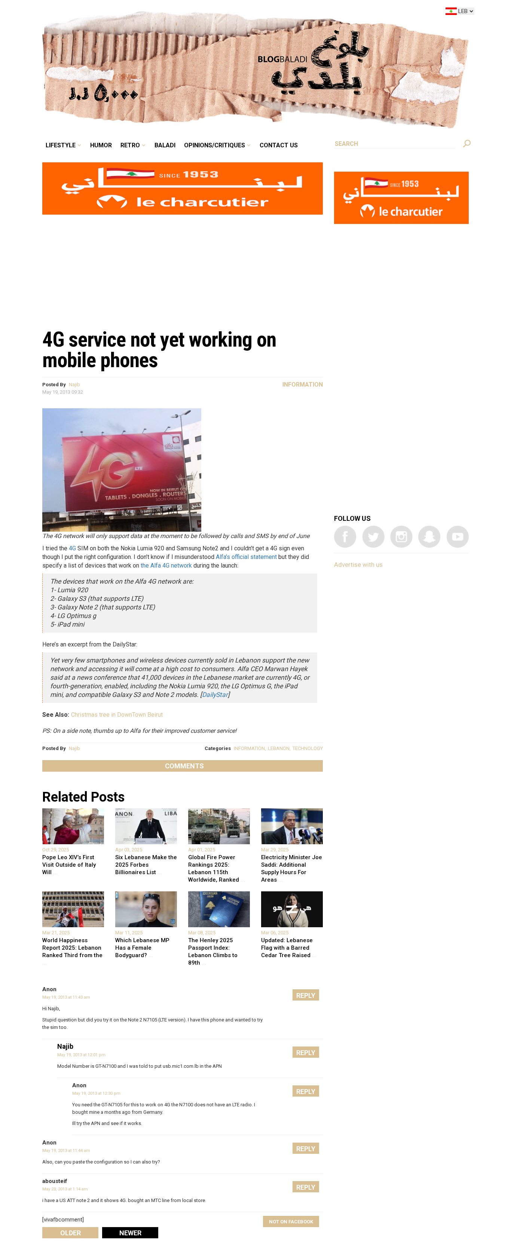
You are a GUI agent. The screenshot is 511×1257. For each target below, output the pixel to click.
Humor (158, 13)
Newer (130, 1233)
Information (302, 384)
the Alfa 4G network (166, 565)
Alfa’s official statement (246, 556)
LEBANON (279, 748)
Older (70, 1233)
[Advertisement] (182, 267)
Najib (74, 384)
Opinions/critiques (253, 13)
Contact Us (309, 13)
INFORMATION (249, 748)
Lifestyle (123, 13)
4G (72, 548)
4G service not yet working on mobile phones (159, 350)
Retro (182, 13)
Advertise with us (358, 564)
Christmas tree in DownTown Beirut (117, 714)
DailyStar (215, 694)
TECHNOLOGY (308, 748)
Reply (305, 995)
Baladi (211, 13)
